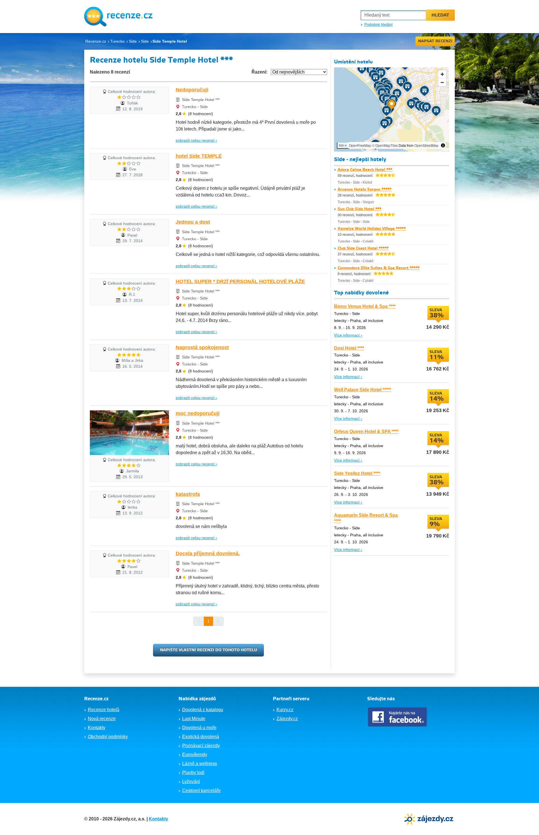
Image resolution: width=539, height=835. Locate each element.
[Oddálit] (442, 82)
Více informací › (348, 335)
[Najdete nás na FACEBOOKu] (398, 717)
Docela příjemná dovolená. (208, 553)
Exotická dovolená (200, 736)
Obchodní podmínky (108, 736)
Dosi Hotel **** (349, 348)
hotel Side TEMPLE (199, 156)
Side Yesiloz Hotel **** (357, 473)
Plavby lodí (193, 772)
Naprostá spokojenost (202, 347)
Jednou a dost (193, 222)
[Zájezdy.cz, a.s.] (429, 818)
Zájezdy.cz (287, 718)
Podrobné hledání (378, 24)
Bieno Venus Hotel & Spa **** (365, 306)
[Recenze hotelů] (118, 16)
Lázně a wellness (199, 763)
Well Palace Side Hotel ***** (362, 389)
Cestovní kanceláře (201, 790)
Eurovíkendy (194, 754)
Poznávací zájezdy (201, 745)
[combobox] (393, 15)
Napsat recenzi (435, 41)
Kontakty (96, 727)
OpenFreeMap (360, 145)
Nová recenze (102, 718)
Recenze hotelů (103, 709)
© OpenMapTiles (385, 145)
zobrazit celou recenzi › (196, 140)
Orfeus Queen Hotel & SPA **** (366, 431)
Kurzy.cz (285, 709)
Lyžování (191, 781)
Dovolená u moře (199, 727)
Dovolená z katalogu (202, 709)
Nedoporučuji (192, 90)
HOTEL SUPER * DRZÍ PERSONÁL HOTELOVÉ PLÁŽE (240, 281)
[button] (392, 105)
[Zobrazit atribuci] (443, 145)
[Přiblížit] (442, 74)
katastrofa (188, 494)
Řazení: (260, 72)
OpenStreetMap (426, 145)
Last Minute (193, 718)
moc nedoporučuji (198, 413)
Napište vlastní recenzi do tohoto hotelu (208, 650)
